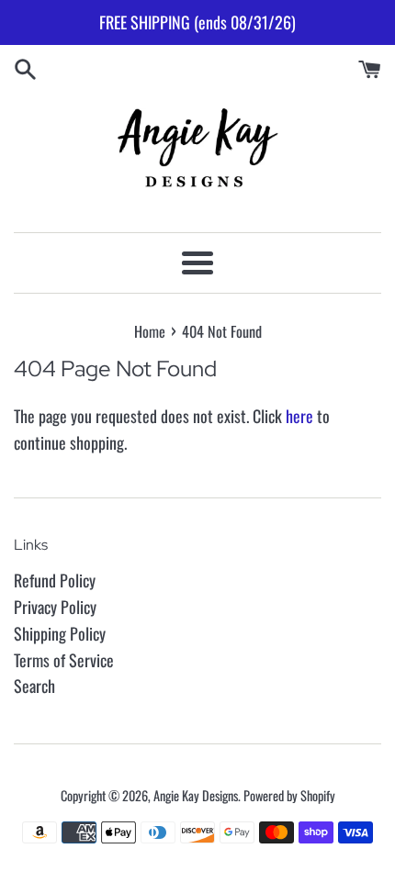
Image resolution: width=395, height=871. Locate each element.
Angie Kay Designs (195, 795)
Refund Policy (55, 580)
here (299, 416)
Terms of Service (64, 660)
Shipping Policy (60, 633)
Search (34, 686)
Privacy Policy (55, 607)
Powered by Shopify (289, 795)
